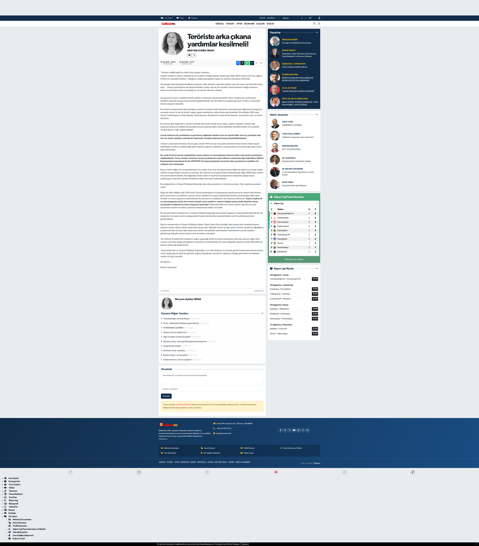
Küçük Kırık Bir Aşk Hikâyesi (294, 186)
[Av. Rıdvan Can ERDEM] (275, 172)
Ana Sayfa (13, 478)
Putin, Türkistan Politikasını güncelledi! (181, 323)
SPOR (239, 24)
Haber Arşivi (249, 453)
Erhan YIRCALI (288, 50)
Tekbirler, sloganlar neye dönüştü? (298, 137)
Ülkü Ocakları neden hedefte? (177, 337)
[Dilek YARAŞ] (275, 184)
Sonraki (258, 291)
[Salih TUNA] (275, 123)
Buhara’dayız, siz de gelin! (175, 355)
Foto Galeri (167, 18)
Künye (11, 510)
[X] (194, 55)
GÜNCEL (219, 24)
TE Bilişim (316, 463)
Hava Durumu (209, 448)
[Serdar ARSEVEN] (275, 148)
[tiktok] (413, 472)
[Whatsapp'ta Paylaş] (247, 63)
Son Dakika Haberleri (211, 453)
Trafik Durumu (249, 448)
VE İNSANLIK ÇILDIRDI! (173, 328)
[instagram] (207, 472)
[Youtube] (294, 430)
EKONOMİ (249, 24)
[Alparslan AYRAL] (275, 78)
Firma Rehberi (15, 494)
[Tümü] (317, 33)
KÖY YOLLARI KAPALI (291, 149)
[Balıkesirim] (168, 24)
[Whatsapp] (303, 430)
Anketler (13, 507)
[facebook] (70, 472)
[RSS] (307, 430)
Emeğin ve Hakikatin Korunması (296, 43)
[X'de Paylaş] (242, 63)
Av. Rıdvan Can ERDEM (292, 169)
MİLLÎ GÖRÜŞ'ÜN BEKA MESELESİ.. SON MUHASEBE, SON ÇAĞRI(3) (300, 103)
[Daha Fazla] (252, 63)
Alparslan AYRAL (290, 75)
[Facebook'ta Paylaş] (238, 63)
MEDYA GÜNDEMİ (243, 462)
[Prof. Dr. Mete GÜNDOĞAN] (275, 102)
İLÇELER (260, 24)
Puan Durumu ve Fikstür (292, 448)
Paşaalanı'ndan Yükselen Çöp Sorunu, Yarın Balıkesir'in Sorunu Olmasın (299, 55)
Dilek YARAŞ (287, 182)
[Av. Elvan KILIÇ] (275, 160)
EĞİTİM (231, 462)
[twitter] (139, 472)
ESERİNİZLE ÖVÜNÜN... (292, 125)
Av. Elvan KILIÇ (289, 158)
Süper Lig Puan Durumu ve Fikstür (29, 529)
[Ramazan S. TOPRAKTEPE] (275, 65)
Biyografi (13, 504)
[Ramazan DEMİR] (275, 41)
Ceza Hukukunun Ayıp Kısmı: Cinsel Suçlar (298, 173)
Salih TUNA (287, 122)
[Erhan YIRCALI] (275, 53)
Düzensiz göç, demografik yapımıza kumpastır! (185, 341)
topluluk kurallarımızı (183, 405)
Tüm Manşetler (170, 453)
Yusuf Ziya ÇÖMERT (291, 134)
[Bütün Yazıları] (262, 313)
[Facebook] (281, 430)
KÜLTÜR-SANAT (221, 462)
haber (238, 227)
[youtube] (276, 472)
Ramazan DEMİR (289, 40)
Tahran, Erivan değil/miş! (175, 332)
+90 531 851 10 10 (224, 428)
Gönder (166, 396)
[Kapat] (477, 544)
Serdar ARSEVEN (290, 146)
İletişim (12, 513)
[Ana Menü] (319, 23)
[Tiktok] (299, 430)
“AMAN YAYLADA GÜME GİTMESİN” (298, 91)
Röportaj (13, 500)
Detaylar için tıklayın (294, 259)
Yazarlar (194, 18)
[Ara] (314, 23)
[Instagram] (290, 430)
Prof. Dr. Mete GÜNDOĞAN (295, 99)
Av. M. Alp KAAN (289, 88)
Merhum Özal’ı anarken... (175, 351)
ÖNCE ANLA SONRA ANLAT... (295, 67)
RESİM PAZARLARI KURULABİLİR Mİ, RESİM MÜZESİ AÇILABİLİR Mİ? (298, 79)
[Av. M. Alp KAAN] (275, 90)
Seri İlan (12, 497)
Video (181, 18)
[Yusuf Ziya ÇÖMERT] (275, 135)
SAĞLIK (270, 24)
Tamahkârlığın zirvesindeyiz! (176, 319)
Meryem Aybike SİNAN (200, 50)
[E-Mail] (189, 55)
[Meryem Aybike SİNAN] (172, 43)
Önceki (166, 291)
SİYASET (230, 24)
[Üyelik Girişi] (318, 18)
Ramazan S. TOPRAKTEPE (293, 64)
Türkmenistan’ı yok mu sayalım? (177, 360)
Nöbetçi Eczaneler (171, 448)
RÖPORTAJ (201, 462)
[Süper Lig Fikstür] (317, 269)
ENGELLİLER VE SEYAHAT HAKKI (296, 161)
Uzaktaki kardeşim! (172, 346)
